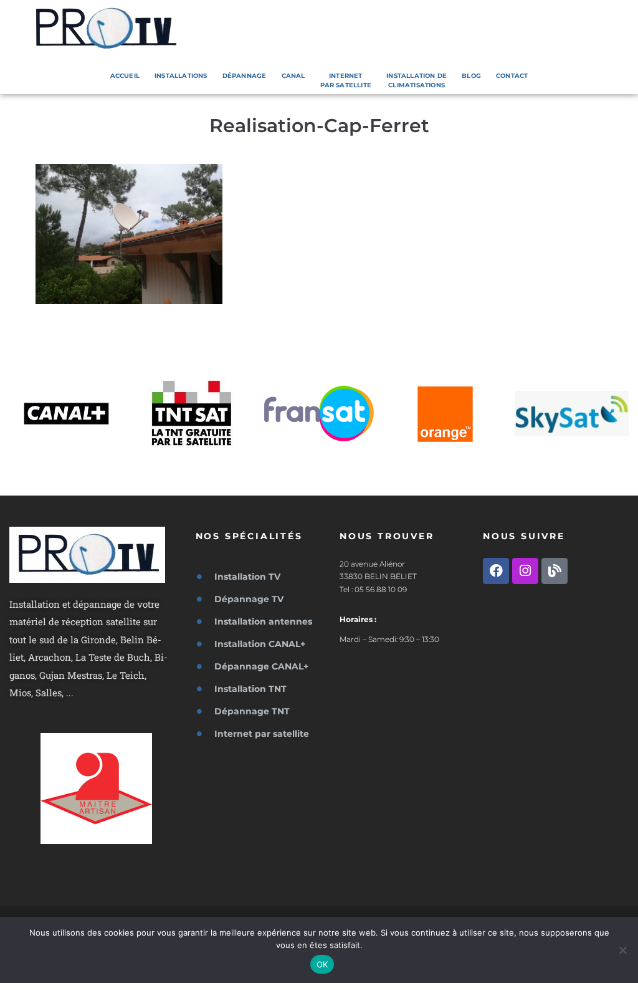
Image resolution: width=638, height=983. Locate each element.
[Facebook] (496, 571)
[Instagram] (525, 571)
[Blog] (554, 571)
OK (322, 964)
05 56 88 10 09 (381, 589)
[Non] (622, 950)
